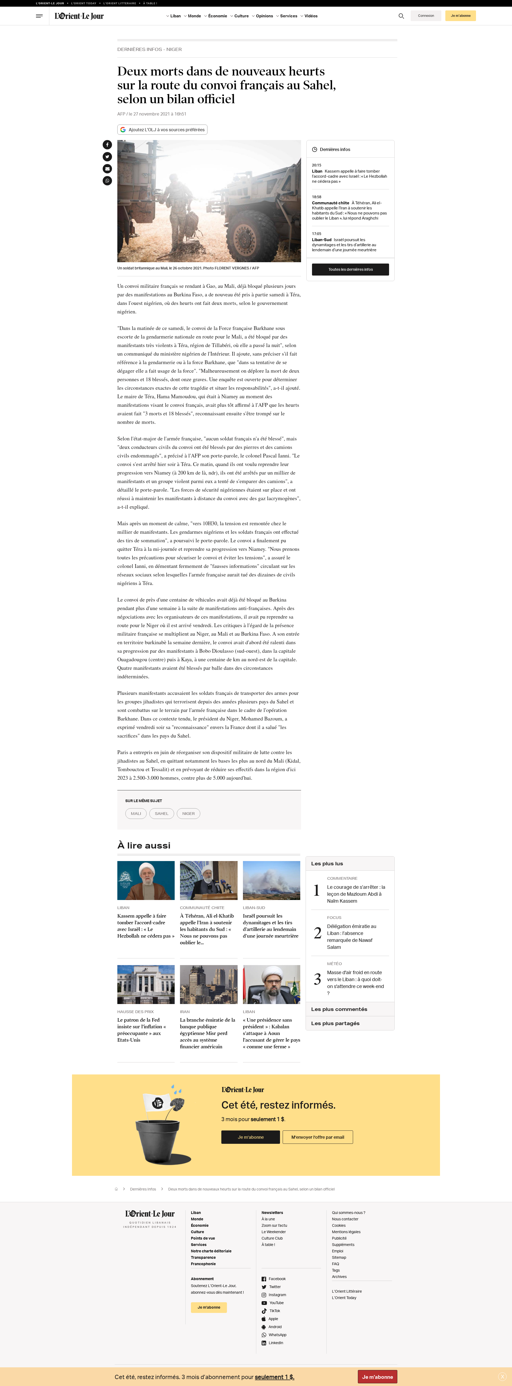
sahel (162, 813)
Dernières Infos (139, 49)
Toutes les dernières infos (351, 269)
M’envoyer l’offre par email (317, 1137)
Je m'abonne (377, 1377)
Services (199, 1244)
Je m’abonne (251, 1137)
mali (136, 813)
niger (188, 813)
